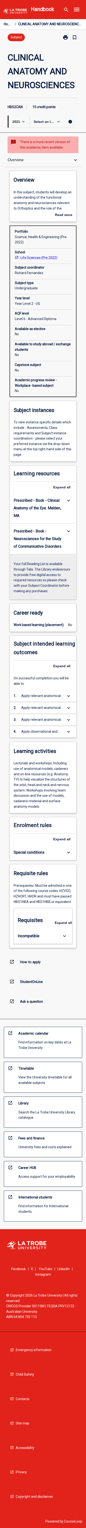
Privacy (21, 1472)
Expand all (61, 487)
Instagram (43, 1274)
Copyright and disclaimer (34, 1496)
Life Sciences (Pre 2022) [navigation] (39, 258)
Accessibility (25, 1448)
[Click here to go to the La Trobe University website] (15, 12)
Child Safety (25, 1374)
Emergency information (34, 1350)
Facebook (18, 1269)
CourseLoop (73, 1521)
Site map (22, 1423)
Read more (63, 215)
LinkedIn (63, 1269)
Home (8, 24)
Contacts (22, 1399)
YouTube (45, 1269)
